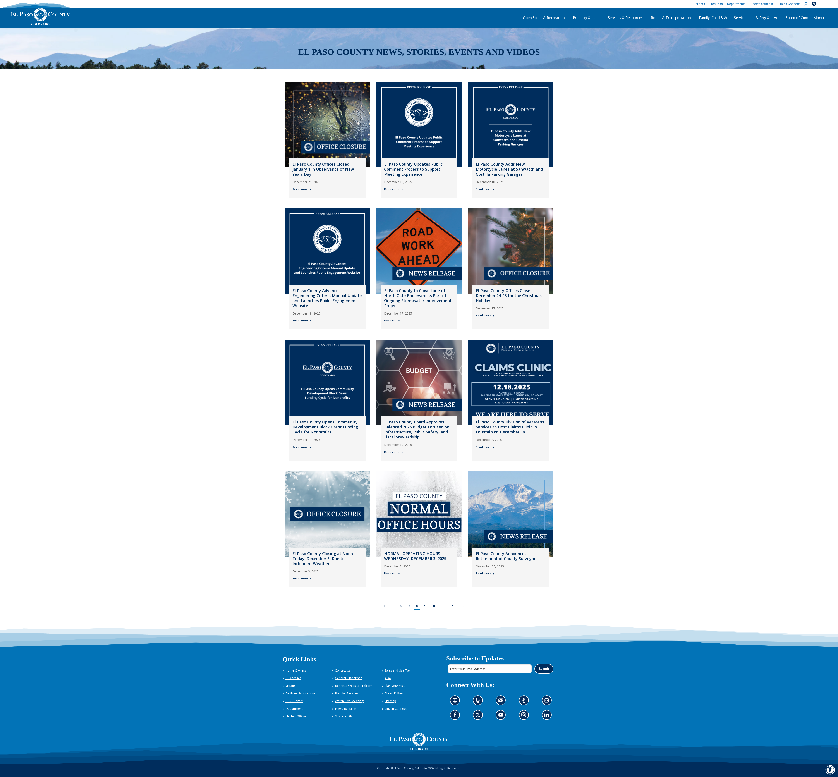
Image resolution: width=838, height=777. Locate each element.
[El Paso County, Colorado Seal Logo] (419, 741)
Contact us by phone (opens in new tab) (479, 701)
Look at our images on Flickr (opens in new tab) (547, 701)
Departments (294, 709)
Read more (300, 189)
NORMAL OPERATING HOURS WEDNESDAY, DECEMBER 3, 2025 (415, 556)
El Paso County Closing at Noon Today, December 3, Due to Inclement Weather (322, 558)
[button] (805, 4)
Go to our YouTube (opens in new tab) (502, 716)
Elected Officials (296, 716)
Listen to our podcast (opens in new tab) (525, 701)
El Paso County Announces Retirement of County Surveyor (506, 556)
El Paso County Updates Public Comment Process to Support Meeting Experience (413, 169)
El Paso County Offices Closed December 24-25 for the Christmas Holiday (509, 295)
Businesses (293, 678)
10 (434, 606)
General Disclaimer (348, 678)
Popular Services (346, 693)
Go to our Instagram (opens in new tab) (525, 716)
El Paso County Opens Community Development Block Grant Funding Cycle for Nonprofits (325, 427)
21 (453, 606)
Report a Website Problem (353, 686)
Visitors (290, 686)
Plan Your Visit (395, 686)
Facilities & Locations (300, 693)
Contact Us (343, 670)
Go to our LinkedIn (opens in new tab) (547, 716)
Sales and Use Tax (397, 670)
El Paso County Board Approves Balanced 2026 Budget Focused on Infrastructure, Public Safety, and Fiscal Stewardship (416, 429)
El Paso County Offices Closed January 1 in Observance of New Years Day (323, 169)
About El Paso (394, 693)
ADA (388, 678)
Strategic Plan (344, 716)
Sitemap (390, 701)
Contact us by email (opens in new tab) (502, 701)
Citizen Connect (396, 709)
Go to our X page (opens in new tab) (479, 716)
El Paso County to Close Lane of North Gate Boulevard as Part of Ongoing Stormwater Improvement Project (418, 298)
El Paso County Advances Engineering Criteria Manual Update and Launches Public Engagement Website (327, 298)
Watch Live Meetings (349, 701)
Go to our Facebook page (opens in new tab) (456, 716)
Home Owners (295, 670)
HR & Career (294, 701)
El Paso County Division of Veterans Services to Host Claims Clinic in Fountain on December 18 (510, 427)
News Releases (346, 709)
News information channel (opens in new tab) (456, 701)
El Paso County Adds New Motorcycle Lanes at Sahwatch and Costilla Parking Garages (509, 169)
